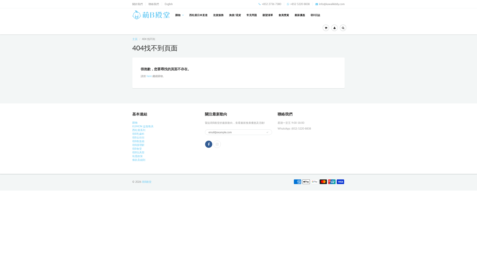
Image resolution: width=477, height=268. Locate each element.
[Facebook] (208, 144)
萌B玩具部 (138, 152)
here (149, 76)
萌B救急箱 (138, 141)
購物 (178, 15)
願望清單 (268, 15)
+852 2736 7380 (271, 4)
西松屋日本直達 (198, 15)
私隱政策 (137, 156)
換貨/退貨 (235, 15)
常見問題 (252, 15)
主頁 (135, 39)
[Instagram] (217, 144)
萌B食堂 (137, 148)
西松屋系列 (138, 130)
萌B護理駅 (138, 144)
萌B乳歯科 (138, 133)
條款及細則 (138, 159)
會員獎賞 (284, 15)
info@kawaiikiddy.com (332, 4)
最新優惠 (300, 15)
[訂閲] (267, 132)
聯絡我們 (154, 4)
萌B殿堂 (146, 181)
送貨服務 (218, 15)
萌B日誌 (315, 15)
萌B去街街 (138, 137)
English (169, 4)
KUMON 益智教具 (143, 126)
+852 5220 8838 (300, 4)
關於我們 (137, 4)
